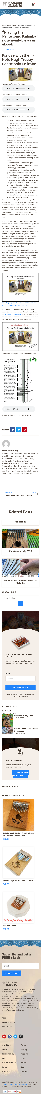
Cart (23, 1058)
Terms (23, 1045)
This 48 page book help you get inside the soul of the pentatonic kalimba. (19, 304)
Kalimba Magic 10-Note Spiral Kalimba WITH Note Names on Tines (18, 834)
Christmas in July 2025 (20, 551)
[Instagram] (21, 1036)
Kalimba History (9, 1062)
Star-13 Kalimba (9, 925)
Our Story (6, 1045)
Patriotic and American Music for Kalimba (20, 582)
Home (4, 26)
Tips (4, 1018)
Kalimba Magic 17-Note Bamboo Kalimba (19, 881)
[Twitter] (15, 1036)
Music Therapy (8, 1022)
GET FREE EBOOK (20, 687)
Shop (4, 1049)
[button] (38, 4)
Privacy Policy (7, 1084)
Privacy (24, 1049)
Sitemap (24, 1071)
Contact (6, 1071)
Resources (7, 1026)
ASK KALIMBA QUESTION (21, 774)
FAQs (4, 1067)
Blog (9, 26)
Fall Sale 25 (20, 521)
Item (14, 26)
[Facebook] (10, 1036)
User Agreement (21, 1084)
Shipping (24, 1054)
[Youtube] (4, 1036)
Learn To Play (8, 1054)
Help (22, 1067)
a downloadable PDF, (13, 314)
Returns (24, 1062)
